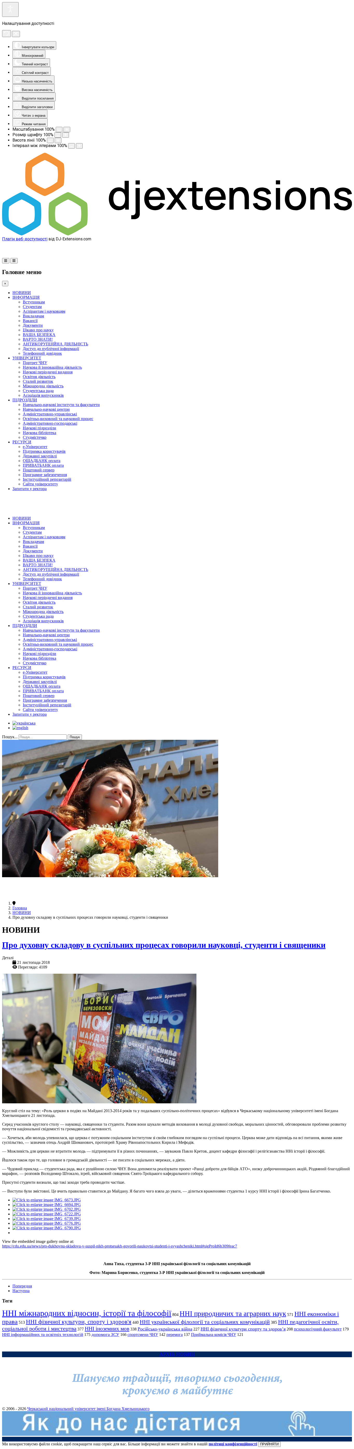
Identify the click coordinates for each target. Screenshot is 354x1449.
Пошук (75, 737)
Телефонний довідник (42, 353)
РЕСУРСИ (21, 442)
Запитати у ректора (29, 488)
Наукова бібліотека (39, 432)
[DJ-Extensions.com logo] (177, 234)
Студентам (32, 306)
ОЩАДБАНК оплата (41, 460)
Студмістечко (34, 437)
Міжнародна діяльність (43, 386)
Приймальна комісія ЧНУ (213, 1334)
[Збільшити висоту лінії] (58, 140)
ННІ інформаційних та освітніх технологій (42, 1334)
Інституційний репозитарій (47, 479)
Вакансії (30, 320)
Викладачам (33, 316)
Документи (33, 325)
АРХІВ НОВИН (177, 1354)
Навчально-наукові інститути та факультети (61, 404)
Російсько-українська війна (165, 1329)
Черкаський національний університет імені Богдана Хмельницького (88, 1408)
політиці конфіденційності (233, 1444)
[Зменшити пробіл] (71, 146)
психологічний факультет (318, 1329)
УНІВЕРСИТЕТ (26, 358)
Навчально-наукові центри (46, 409)
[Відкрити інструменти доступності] (10, 9)
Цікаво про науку (38, 330)
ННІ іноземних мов (107, 1329)
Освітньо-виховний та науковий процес (58, 418)
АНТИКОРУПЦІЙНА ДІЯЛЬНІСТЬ (55, 344)
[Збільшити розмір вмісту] (66, 129)
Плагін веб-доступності (24, 238)
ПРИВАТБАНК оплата (43, 465)
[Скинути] (6, 33)
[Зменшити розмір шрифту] (57, 135)
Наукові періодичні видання (48, 372)
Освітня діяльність (39, 376)
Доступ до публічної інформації (51, 348)
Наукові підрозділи (39, 428)
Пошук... (10, 737)
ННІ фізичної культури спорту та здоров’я (243, 1329)
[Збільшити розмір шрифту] (65, 135)
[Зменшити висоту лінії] (50, 140)
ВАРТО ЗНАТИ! (38, 339)
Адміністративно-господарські (50, 423)
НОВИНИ (21, 292)
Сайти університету (40, 484)
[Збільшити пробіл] (79, 146)
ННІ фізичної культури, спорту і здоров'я (78, 1321)
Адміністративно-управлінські (50, 414)
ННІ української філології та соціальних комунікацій (205, 1322)
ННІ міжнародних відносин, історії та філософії (86, 1313)
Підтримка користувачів (44, 451)
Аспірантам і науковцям (44, 311)
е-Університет (35, 446)
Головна (19, 908)
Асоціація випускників (43, 395)
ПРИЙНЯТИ (269, 1444)
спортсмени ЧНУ (143, 1334)
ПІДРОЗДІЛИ (24, 400)
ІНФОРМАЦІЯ (26, 297)
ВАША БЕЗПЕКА (39, 334)
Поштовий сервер (38, 470)
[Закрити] (16, 34)
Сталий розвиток (38, 381)
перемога (174, 1334)
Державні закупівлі (40, 456)
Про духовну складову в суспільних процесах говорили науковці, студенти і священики (163, 945)
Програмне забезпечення (45, 474)
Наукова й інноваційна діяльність (52, 367)
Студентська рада (38, 390)
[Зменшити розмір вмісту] (59, 129)
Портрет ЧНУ (35, 362)
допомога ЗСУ (105, 1334)
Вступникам (34, 302)
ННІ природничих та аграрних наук (233, 1314)
